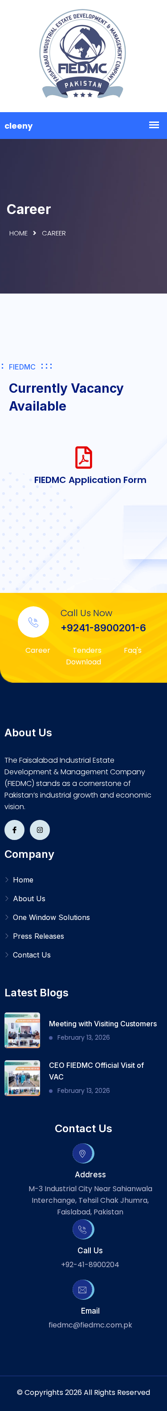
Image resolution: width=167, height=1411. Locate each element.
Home (18, 233)
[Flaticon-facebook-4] (14, 830)
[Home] (83, 56)
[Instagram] (40, 830)
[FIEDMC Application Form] (84, 457)
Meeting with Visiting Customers (103, 1023)
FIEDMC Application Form (90, 480)
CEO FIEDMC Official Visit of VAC (96, 1071)
